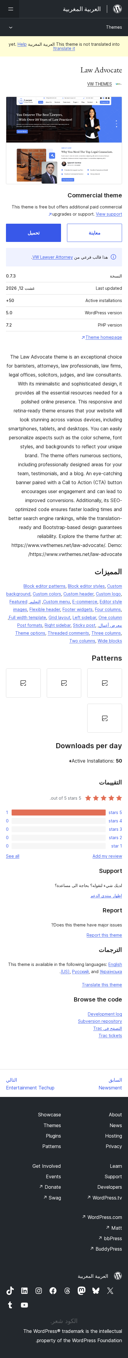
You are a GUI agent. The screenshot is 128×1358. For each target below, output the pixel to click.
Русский (80, 971)
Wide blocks (110, 640)
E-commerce (84, 601)
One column (110, 617)
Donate (50, 1187)
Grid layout (59, 617)
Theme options (30, 632)
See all (12, 856)
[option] (104, 683)
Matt (113, 1228)
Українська (111, 971)
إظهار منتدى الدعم (106, 895)
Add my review (107, 856)
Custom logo (108, 593)
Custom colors (47, 593)
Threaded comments (68, 632)
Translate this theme (102, 984)
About (115, 1115)
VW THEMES (99, 83)
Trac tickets (110, 1035)
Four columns (108, 609)
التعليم (35, 601)
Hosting (113, 1136)
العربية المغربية (93, 1276)
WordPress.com (102, 1217)
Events (53, 1176)
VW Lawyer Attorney (52, 257)
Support (113, 1176)
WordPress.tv (104, 1198)
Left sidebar (84, 617)
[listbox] (64, 700)
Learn (116, 1166)
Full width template (27, 617)
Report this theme (104, 935)
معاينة (95, 233)
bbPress (110, 1238)
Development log (105, 1013)
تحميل (34, 233)
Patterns (51, 1146)
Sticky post (84, 625)
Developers (109, 1187)
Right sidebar (58, 625)
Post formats (29, 625)
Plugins (53, 1136)
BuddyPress (106, 1249)
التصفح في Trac (107, 1028)
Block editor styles (86, 586)
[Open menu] (9, 9)
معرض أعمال (110, 625)
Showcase (49, 1115)
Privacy (114, 1146)
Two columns (82, 640)
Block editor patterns (44, 586)
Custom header (78, 593)
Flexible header (44, 609)
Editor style (111, 601)
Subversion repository (100, 1021)
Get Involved (46, 1166)
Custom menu (56, 601)
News (116, 1125)
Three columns (106, 632)
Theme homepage (103, 337)
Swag (52, 1198)
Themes (114, 27)
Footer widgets (78, 609)
